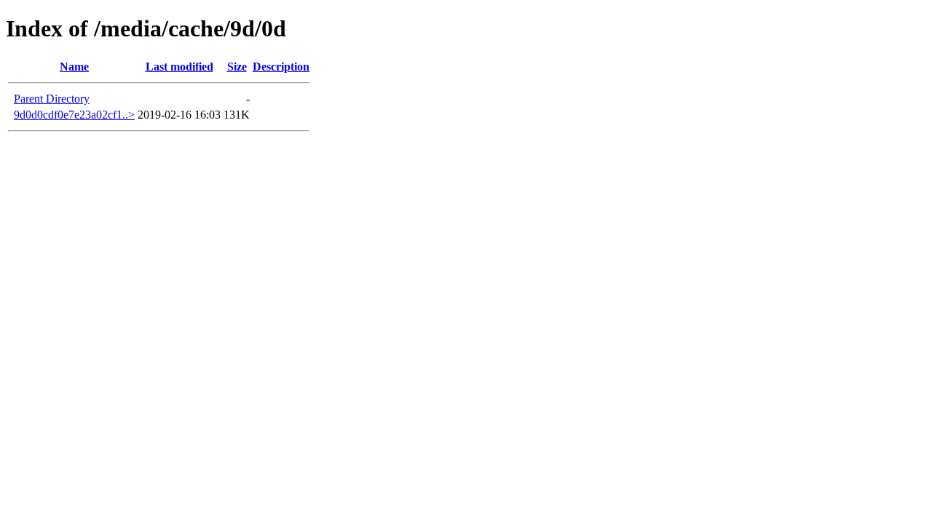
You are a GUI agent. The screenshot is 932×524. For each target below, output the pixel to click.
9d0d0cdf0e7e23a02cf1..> (74, 114)
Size (237, 66)
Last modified (179, 66)
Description (281, 66)
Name (74, 66)
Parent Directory (52, 98)
